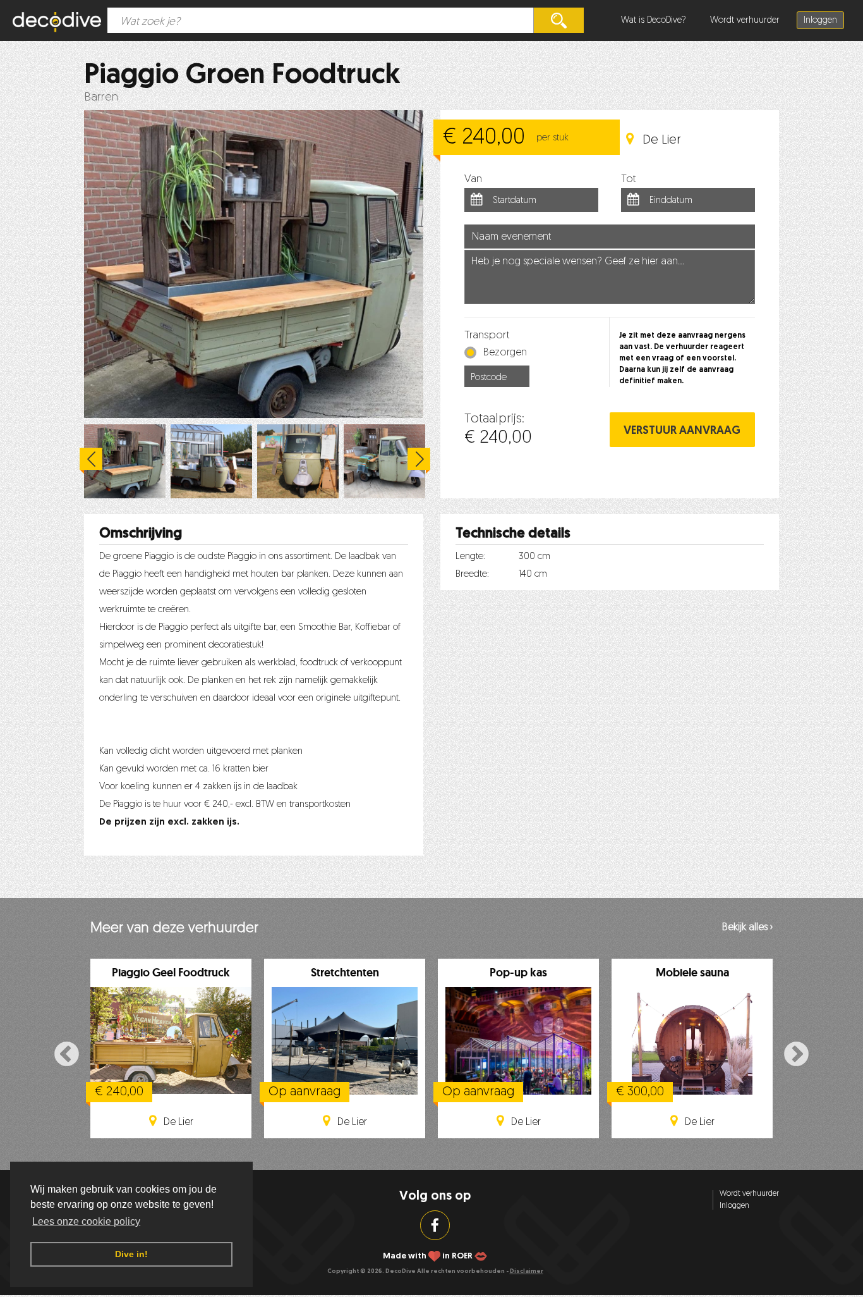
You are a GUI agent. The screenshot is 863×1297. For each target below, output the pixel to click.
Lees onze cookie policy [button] (86, 1221)
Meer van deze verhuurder (174, 928)
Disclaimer (526, 1271)
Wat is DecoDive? (653, 20)
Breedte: (472, 574)
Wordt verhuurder (745, 20)
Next (418, 461)
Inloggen (820, 20)
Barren (101, 98)
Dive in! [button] (131, 1254)
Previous (91, 461)
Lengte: (470, 557)
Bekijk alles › (747, 928)
